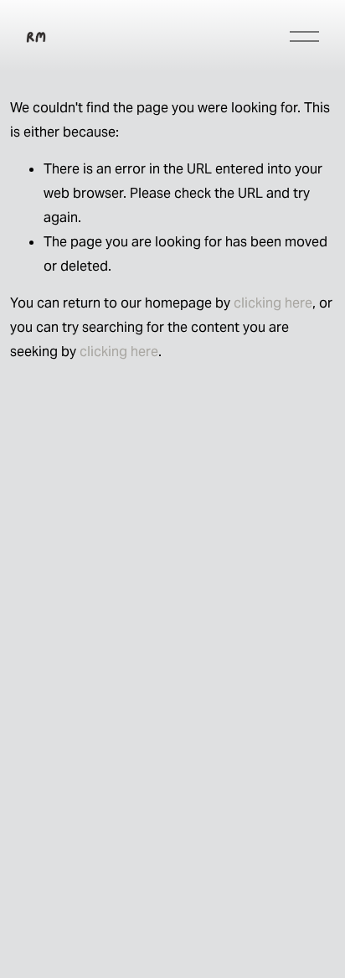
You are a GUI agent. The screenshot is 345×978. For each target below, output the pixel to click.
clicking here (273, 303)
